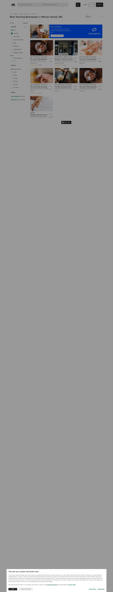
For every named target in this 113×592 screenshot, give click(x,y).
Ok (13, 589)
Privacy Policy (72, 584)
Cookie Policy (101, 589)
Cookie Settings (25, 589)
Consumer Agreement (51, 584)
